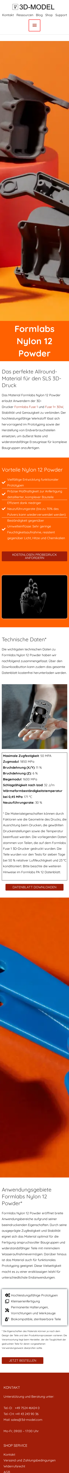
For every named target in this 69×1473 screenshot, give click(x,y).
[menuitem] (34, 1454)
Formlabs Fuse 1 (26, 407)
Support (61, 15)
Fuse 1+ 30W (54, 407)
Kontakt (8, 15)
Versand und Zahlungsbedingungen (30, 1460)
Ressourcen (24, 15)
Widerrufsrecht (14, 1466)
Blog (39, 15)
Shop (49, 15)
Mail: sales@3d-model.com (23, 1420)
